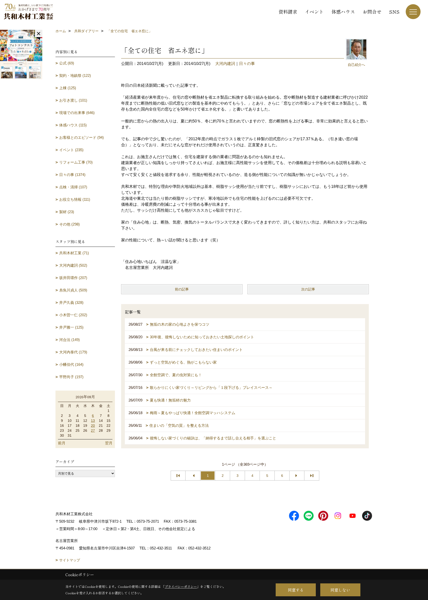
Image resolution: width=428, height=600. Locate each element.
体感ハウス (343, 11)
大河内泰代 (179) (73, 352)
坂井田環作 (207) (73, 278)
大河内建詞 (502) (73, 265)
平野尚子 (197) (71, 377)
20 (93, 426)
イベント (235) (71, 150)
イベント (314, 11)
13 (93, 421)
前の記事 (182, 289)
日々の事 (247, 63)
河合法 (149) (69, 340)
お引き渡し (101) (73, 100)
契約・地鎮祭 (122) (75, 75)
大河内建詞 (225, 63)
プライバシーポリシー (181, 586)
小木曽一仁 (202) (73, 315)
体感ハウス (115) (73, 125)
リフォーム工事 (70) (76, 162)
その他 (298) (69, 224)
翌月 (108, 443)
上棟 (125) (67, 88)
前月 (61, 443)
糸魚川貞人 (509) (73, 290)
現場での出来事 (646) (77, 113)
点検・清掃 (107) (73, 187)
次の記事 (308, 289)
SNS (394, 11)
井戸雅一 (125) (71, 327)
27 (93, 430)
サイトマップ (69, 560)
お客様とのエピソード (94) (81, 137)
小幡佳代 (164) (71, 364)
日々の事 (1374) (72, 174)
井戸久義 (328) (71, 302)
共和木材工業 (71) (74, 253)
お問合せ (372, 11)
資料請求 (287, 11)
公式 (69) (66, 63)
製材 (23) (66, 212)
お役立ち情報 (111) (74, 199)
